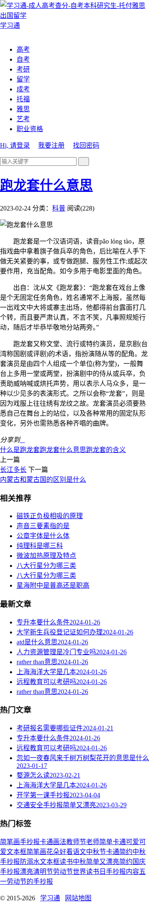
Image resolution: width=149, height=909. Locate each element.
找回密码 (86, 145)
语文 (79, 851)
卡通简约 (119, 851)
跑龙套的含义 (106, 449)
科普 (58, 208)
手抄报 (30, 841)
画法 (59, 841)
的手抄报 (39, 881)
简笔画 (10, 841)
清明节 (43, 871)
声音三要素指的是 (43, 525)
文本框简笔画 (26, 851)
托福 (23, 99)
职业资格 (30, 128)
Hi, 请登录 (15, 145)
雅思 (23, 108)
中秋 (79, 861)
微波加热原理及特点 (46, 555)
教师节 (76, 841)
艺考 (23, 118)
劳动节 (63, 871)
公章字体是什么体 (43, 535)
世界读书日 (89, 871)
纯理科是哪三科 (40, 545)
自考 (23, 59)
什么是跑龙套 (20, 449)
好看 (66, 851)
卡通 (46, 841)
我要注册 (51, 145)
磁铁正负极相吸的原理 (50, 515)
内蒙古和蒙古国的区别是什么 (43, 479)
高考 (23, 49)
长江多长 (13, 469)
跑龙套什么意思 (46, 185)
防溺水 (30, 861)
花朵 (53, 851)
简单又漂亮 (102, 861)
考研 (23, 69)
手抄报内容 (122, 871)
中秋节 (96, 851)
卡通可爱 (126, 841)
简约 (125, 861)
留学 (23, 79)
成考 (23, 89)
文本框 (50, 861)
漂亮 (26, 871)
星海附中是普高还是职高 (53, 585)
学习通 (50, 898)
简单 (106, 841)
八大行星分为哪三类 (46, 565)
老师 (92, 841)
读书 (66, 861)
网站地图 (78, 898)
